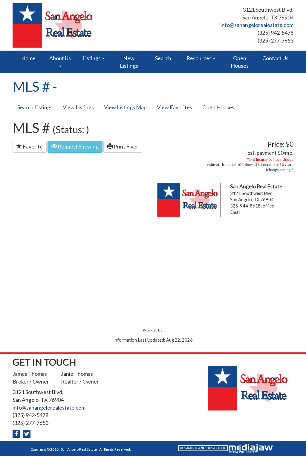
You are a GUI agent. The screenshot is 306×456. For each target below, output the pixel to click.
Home (28, 58)
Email (235, 212)
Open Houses (240, 62)
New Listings (129, 62)
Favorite (32, 146)
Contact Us (275, 58)
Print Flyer (125, 146)
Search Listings (35, 107)
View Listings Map (125, 107)
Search (163, 58)
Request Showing (78, 146)
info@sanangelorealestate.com (257, 25)
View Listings (78, 107)
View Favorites (174, 107)
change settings (279, 169)
